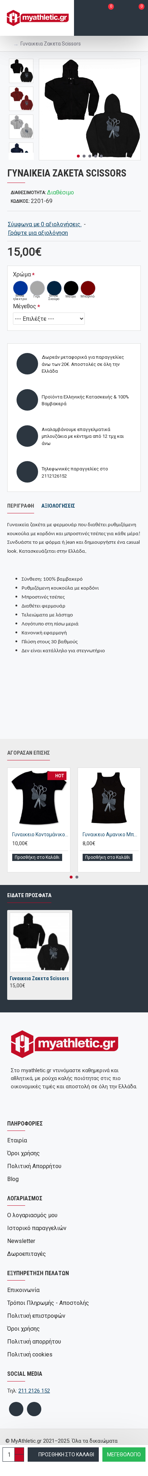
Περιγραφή (20, 506)
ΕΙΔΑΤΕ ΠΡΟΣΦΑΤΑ (29, 895)
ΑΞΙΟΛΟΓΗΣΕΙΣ (58, 506)
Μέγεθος (24, 306)
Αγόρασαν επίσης (28, 753)
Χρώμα (22, 274)
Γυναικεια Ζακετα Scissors (39, 978)
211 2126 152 (34, 1391)
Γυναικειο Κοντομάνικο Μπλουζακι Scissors (40, 834)
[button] (78, 156)
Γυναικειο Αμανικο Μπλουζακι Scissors (111, 834)
